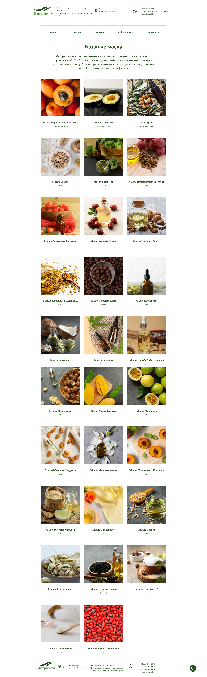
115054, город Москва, (107, 9)
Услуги (100, 32)
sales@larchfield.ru (147, 14)
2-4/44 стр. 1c (115, 11)
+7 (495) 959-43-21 (162, 11)
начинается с (78, 8)
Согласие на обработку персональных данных (107, 670)
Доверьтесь (61, 13)
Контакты (153, 32)
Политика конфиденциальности (102, 665)
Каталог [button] (76, 32)
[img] (130, 666)
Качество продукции (65, 7)
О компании (125, 32)
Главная (52, 32)
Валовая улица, (105, 11)
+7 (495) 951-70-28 (148, 11)
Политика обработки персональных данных (106, 668)
